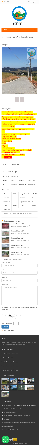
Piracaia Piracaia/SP (17, 224)
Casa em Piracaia (8, 358)
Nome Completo (6, 262)
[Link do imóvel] (6, 381)
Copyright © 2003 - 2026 (19, 443)
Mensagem (5, 284)
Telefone (4, 277)
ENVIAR (5, 327)
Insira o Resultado (7, 323)
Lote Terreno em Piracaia (10, 354)
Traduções (33, 2)
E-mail (3, 270)
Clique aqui (12, 412)
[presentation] (17, 99)
